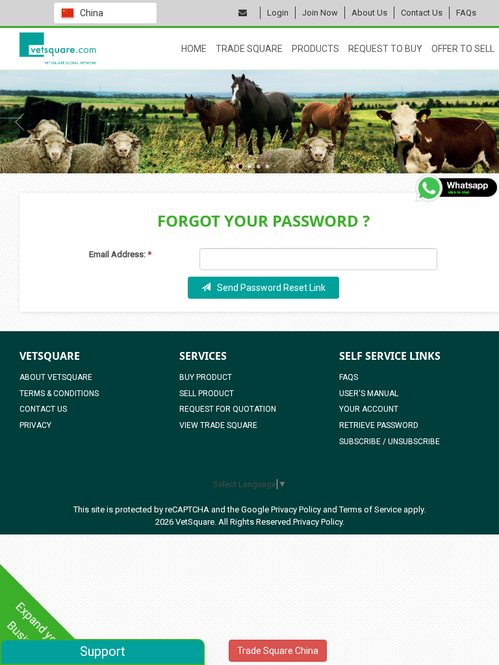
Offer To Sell (462, 49)
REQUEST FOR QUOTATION (227, 409)
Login (277, 13)
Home (194, 49)
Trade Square (249, 49)
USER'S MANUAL (368, 393)
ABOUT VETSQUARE (55, 377)
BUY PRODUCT (205, 377)
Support (102, 651)
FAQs (466, 13)
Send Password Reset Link (271, 287)
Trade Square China (277, 651)
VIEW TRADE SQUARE (218, 425)
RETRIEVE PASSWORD (378, 425)
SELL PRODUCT (206, 393)
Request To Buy (385, 49)
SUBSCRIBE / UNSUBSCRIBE (389, 441)
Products (315, 49)
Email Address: (120, 254)
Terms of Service (370, 509)
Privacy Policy (296, 509)
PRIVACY (35, 425)
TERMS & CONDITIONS (59, 393)
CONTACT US (43, 409)
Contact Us (421, 13)
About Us (369, 13)
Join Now (320, 13)
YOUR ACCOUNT (368, 409)
